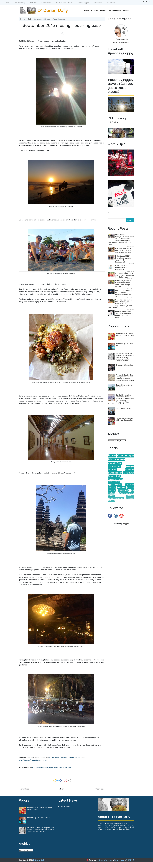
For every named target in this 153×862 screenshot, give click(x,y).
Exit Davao (130, 485)
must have (111, 500)
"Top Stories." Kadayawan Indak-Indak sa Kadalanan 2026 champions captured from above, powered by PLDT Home (121, 240)
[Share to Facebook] (61, 780)
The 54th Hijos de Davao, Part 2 (38, 818)
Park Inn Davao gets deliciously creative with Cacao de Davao (123, 250)
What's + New (116, 459)
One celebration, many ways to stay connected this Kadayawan (124, 275)
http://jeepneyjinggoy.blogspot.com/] (33, 760)
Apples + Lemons (114, 485)
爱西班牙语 (130, 860)
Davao (112, 455)
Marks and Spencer (115, 479)
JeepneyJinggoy (83, 3)
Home (7, 3)
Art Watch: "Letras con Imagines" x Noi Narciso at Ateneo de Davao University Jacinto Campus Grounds (125, 357)
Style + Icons (114, 466)
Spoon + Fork (114, 476)
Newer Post (24, 789)
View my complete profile (121, 42)
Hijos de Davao (114, 482)
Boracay (130, 488)
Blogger (126, 524)
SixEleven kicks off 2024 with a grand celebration (124, 419)
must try (111, 496)
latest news (130, 498)
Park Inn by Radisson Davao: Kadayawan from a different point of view (123, 284)
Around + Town (115, 463)
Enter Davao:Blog (19, 3)
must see (111, 490)
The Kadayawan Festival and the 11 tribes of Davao (125, 334)
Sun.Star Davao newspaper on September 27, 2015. (52, 767)
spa (132, 490)
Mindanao (129, 469)
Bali (29, 19)
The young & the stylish (124, 365)
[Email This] (54, 780)
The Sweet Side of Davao (64, 3)
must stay (112, 488)
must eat (112, 469)
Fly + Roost (121, 488)
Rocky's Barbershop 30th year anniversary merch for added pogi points (124, 314)
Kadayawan (128, 473)
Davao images (123, 490)
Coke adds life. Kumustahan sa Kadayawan (121, 268)
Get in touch (111, 3)
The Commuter (122, 39)
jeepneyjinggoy (115, 10)
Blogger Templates (106, 860)
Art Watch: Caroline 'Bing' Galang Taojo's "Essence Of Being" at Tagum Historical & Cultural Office (125, 377)
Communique (98, 3)
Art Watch (33, 3)
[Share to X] (58, 780)
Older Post (99, 789)
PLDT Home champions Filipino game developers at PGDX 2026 (124, 293)
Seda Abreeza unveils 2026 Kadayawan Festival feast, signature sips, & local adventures (120, 304)
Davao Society (46, 3)
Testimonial (130, 495)
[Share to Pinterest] (65, 780)
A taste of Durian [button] (98, 10)
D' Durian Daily (39, 860)
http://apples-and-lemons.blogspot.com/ (65, 757)
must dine (111, 493)
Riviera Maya (119, 860)
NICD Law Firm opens (123, 408)
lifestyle (130, 466)
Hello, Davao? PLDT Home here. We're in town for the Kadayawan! (123, 259)
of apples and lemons (126, 493)
